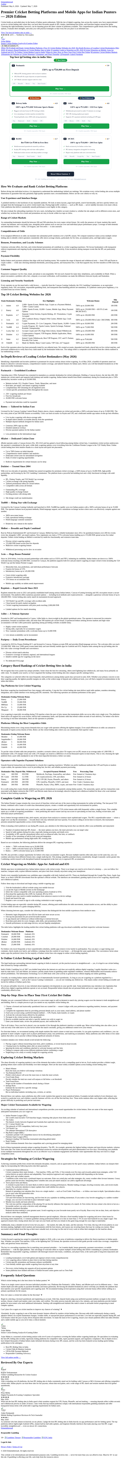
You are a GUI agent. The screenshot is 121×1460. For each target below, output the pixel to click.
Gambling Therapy (12, 1438)
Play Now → (60, 89)
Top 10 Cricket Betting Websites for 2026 (59, 48)
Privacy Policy (6, 1447)
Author (3, 4)
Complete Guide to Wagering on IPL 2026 (67, 50)
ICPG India (46, 1438)
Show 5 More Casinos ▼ (60, 174)
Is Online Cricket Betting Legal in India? (30, 52)
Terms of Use (17, 1447)
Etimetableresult (7, 2)
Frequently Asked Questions (71, 54)
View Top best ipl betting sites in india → (16, 33)
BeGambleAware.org (80, 179)
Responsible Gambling (31, 1438)
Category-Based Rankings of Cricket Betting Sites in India (28, 50)
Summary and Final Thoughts (47, 54)
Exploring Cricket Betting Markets (104, 52)
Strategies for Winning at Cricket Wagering (18, 54)
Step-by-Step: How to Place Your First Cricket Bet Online (68, 52)
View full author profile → (11, 1357)
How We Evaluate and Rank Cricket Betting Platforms (22, 48)
